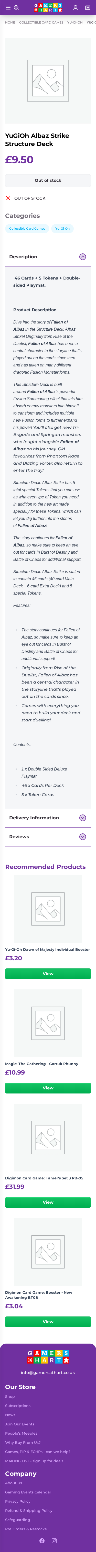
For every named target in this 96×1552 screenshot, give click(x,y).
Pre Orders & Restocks (26, 1529)
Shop (10, 1396)
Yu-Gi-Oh (75, 22)
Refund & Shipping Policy (28, 1510)
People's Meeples (21, 1433)
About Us (13, 1483)
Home (10, 22)
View (48, 973)
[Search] (16, 8)
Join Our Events (19, 1424)
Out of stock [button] (48, 180)
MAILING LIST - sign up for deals (34, 1461)
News (10, 1415)
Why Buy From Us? (23, 1442)
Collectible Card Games (41, 22)
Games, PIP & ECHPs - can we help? (37, 1451)
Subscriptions (17, 1405)
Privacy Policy (17, 1501)
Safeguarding (17, 1519)
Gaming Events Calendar (28, 1492)
